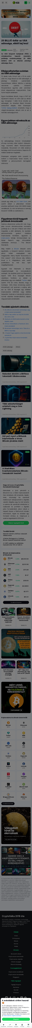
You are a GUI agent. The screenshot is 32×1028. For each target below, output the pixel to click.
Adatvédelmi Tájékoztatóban (12, 1015)
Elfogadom (16, 1019)
